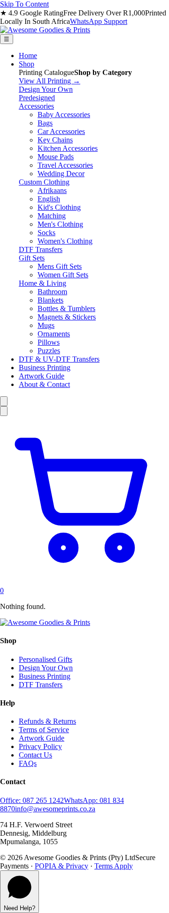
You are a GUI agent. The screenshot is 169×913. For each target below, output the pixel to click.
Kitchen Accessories (68, 148)
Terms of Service (44, 730)
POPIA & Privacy (61, 866)
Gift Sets (32, 258)
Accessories (36, 106)
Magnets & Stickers (67, 317)
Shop (26, 64)
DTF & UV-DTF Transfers (59, 359)
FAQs (28, 763)
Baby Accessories (64, 115)
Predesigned (37, 98)
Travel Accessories (65, 165)
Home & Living (42, 283)
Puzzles (49, 351)
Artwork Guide (41, 376)
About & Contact (44, 384)
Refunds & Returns (47, 721)
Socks (46, 233)
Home (28, 55)
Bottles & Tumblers (66, 308)
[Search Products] (4, 401)
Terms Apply (113, 866)
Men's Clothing (60, 224)
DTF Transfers (40, 249)
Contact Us (35, 755)
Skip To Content (24, 4)
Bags (45, 123)
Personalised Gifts (45, 659)
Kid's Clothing (59, 207)
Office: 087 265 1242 (32, 800)
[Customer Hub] (4, 411)
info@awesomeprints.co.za (55, 809)
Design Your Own (46, 89)
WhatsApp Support (98, 21)
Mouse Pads (56, 157)
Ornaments (54, 334)
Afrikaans (52, 190)
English (49, 199)
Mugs (46, 325)
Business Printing (44, 367)
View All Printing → (49, 81)
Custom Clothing (44, 182)
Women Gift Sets (63, 275)
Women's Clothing (65, 241)
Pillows (49, 342)
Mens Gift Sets (60, 266)
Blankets (50, 300)
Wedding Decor (61, 174)
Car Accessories (61, 131)
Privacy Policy (40, 746)
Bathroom (52, 292)
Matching (52, 216)
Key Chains (55, 140)
